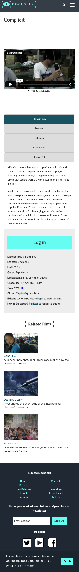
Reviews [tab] (39, 128)
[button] (64, 5)
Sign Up (59, 520)
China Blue (10, 355)
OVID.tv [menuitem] (55, 497)
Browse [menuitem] (23, 485)
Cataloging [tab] (39, 147)
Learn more (26, 566)
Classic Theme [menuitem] (56, 493)
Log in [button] (39, 242)
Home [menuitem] (23, 481)
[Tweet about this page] (26, 542)
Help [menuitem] (55, 485)
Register (33, 303)
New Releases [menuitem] (23, 489)
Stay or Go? (10, 443)
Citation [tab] (39, 137)
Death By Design (13, 399)
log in (40, 298)
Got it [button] (67, 561)
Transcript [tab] (39, 157)
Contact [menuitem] (55, 481)
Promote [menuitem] (24, 497)
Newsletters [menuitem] (55, 489)
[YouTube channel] (39, 542)
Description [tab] (39, 118)
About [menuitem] (23, 493)
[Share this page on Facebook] (52, 542)
